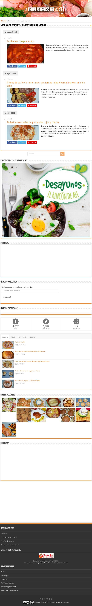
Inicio (4, 21)
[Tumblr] (49, 598)
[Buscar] (62, 154)
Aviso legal (4, 575)
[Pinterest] (47, 598)
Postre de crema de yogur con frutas (27, 371)
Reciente (5, 337)
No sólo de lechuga (7, 541)
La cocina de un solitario (9, 537)
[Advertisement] (46, 260)
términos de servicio (54, 563)
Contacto (4, 579)
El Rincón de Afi (39, 602)
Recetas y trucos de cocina (10, 545)
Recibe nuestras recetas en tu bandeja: (17, 287)
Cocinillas (4, 534)
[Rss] (40, 598)
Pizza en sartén (20, 342)
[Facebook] (42, 598)
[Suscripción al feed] (91, 26)
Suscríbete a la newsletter (9, 590)
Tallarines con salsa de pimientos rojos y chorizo (33, 122)
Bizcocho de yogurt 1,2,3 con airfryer (27, 380)
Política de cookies (7, 583)
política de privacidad (38, 563)
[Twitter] (45, 598)
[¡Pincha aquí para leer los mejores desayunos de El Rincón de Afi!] (46, 200)
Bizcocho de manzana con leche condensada (30, 352)
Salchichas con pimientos (20, 41)
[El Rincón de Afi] (46, 8)
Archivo (3, 572)
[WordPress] (51, 598)
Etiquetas (32, 337)
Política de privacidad (8, 587)
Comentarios (22, 337)
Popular (13, 337)
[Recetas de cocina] (46, 556)
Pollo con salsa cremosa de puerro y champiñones (32, 361)
